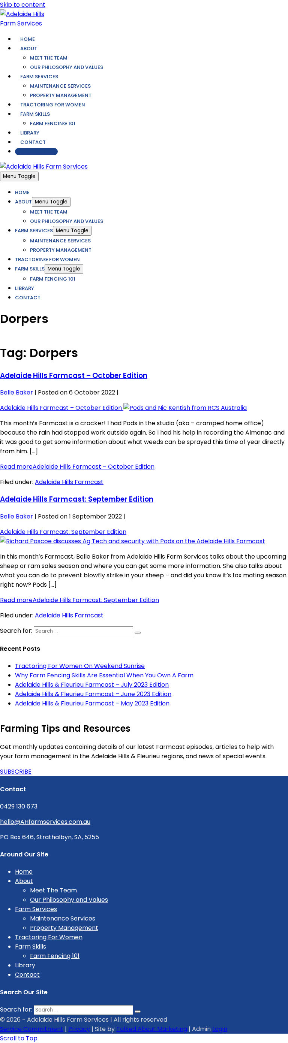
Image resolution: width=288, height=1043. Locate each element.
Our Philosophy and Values (66, 67)
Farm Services (39, 76)
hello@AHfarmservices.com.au (45, 821)
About (28, 48)
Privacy (79, 1029)
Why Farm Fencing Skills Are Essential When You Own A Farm (104, 675)
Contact (33, 142)
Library (29, 132)
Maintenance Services (60, 86)
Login (219, 1029)
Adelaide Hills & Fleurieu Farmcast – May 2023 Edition (92, 703)
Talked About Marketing (151, 1029)
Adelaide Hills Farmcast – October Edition (73, 376)
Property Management (61, 95)
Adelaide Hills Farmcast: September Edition (76, 499)
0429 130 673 (36, 151)
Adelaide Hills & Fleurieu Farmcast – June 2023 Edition (93, 694)
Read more (77, 466)
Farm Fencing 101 (52, 123)
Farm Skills (35, 114)
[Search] (138, 633)
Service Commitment (31, 1029)
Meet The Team (49, 57)
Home (27, 39)
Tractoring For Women (52, 104)
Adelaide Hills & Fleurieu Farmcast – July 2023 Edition (92, 684)
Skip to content (22, 4)
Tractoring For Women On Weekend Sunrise (80, 666)
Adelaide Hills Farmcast (69, 482)
